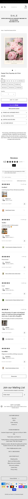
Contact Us (14, 424)
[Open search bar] (5, 7)
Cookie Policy (14, 467)
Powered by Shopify (19, 494)
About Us (14, 418)
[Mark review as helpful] (24, 204)
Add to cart (14, 99)
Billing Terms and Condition (14, 463)
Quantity (3, 91)
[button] (14, 50)
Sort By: (18, 180)
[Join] (25, 395)
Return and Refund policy (14, 461)
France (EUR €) (13, 478)
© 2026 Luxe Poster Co (9, 494)
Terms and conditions (14, 465)
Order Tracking (14, 422)
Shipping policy (14, 459)
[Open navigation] (2, 7)
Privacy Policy (14, 469)
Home (2, 30)
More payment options (14, 108)
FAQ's (14, 420)
